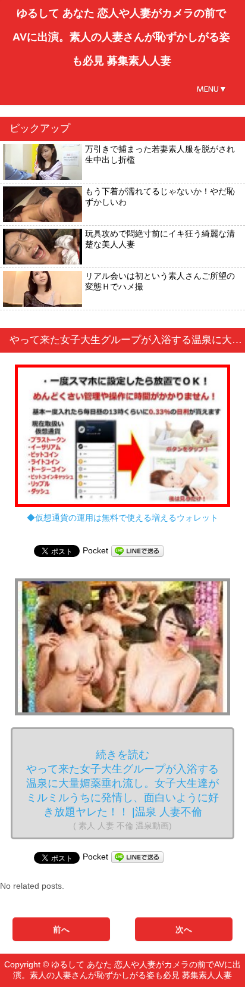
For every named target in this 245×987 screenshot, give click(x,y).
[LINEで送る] (137, 550)
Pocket (95, 550)
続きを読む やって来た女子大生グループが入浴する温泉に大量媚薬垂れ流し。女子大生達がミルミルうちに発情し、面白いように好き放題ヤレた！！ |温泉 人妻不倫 (122, 789)
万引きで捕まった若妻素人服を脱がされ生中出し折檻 (160, 154)
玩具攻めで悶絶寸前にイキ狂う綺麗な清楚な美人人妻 (160, 239)
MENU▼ (211, 89)
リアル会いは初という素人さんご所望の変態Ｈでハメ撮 (160, 281)
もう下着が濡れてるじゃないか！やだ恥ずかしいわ (160, 196)
